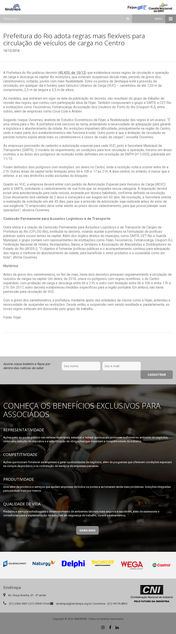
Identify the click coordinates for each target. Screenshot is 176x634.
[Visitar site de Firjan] (137, 7)
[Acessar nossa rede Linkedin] (117, 627)
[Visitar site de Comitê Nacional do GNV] (160, 7)
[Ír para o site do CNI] (152, 593)
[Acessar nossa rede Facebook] (110, 627)
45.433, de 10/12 (72, 72)
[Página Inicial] (12, 7)
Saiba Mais (87, 530)
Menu (159, 19)
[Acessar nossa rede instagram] (103, 627)
